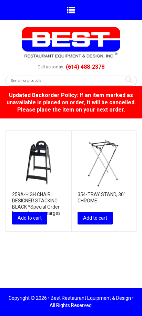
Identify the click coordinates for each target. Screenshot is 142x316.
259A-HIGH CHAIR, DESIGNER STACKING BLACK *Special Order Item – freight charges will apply (36, 207)
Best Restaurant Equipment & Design (91, 298)
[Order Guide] (71, 42)
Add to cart (30, 218)
